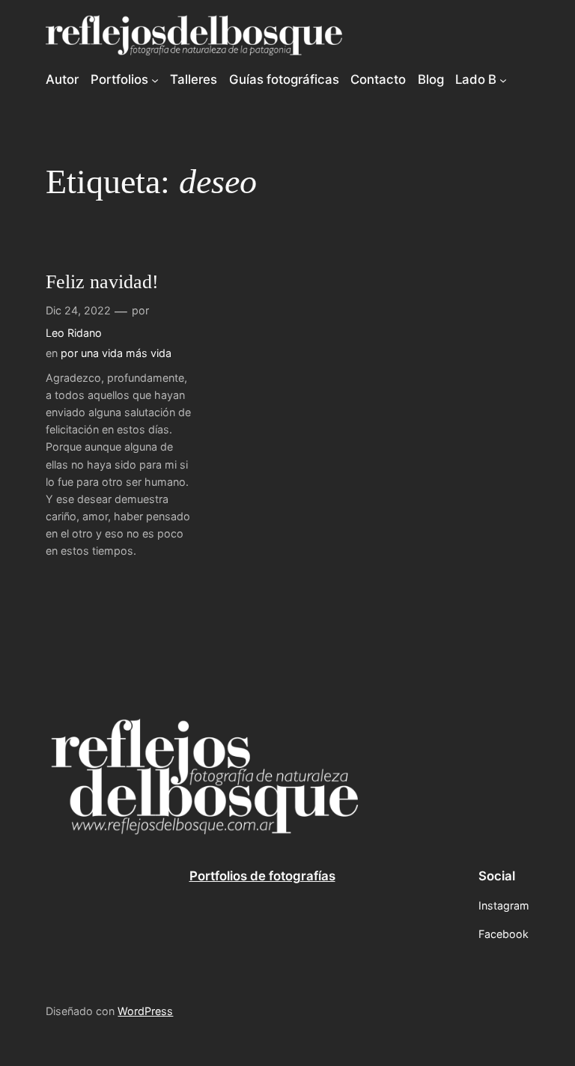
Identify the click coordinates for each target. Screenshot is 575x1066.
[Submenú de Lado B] (503, 79)
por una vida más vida (116, 353)
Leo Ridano (74, 332)
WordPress (145, 1011)
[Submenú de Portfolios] (155, 79)
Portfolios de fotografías (262, 875)
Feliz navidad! (102, 282)
